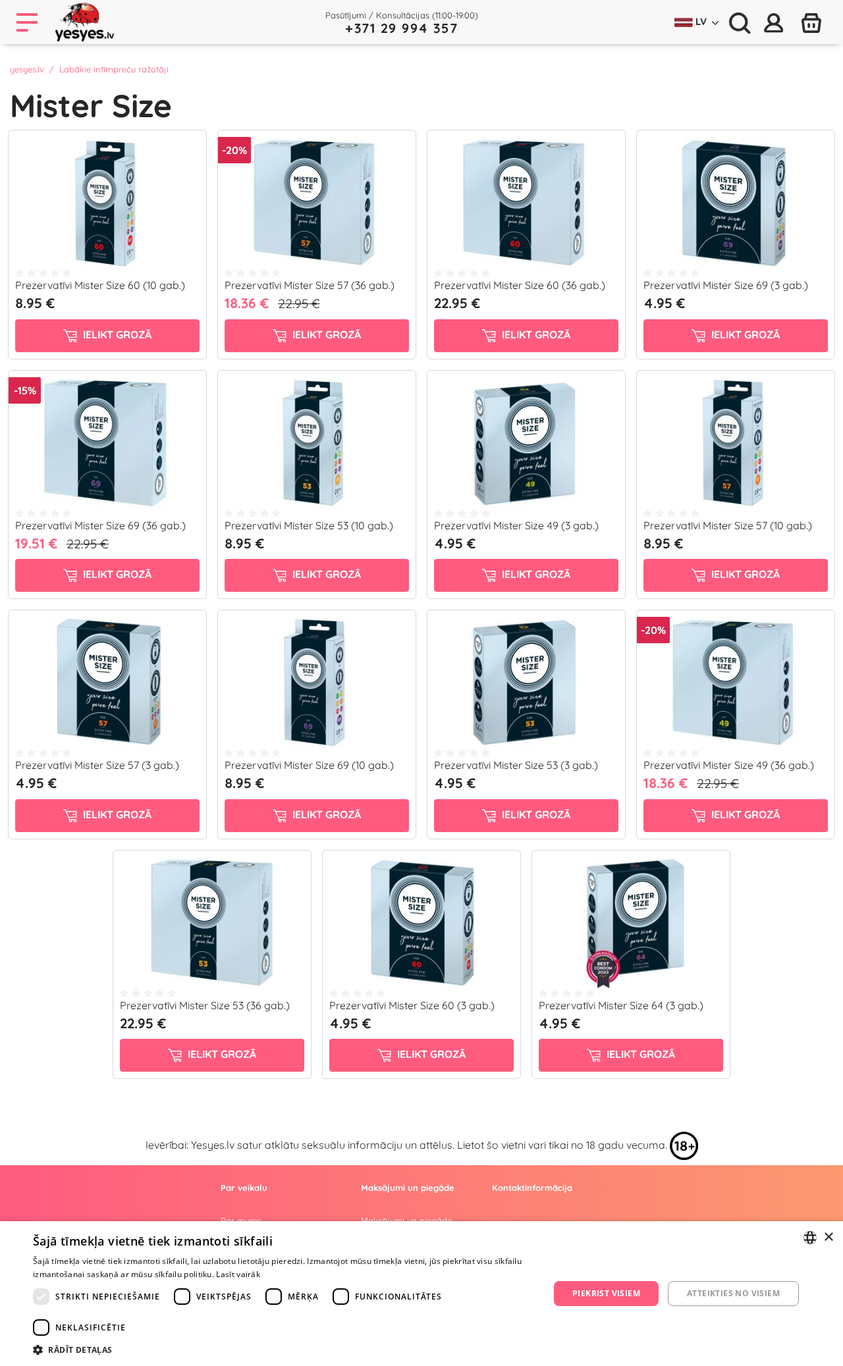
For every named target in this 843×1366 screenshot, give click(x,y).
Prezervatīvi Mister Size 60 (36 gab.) (519, 285)
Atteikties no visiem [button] (733, 1293)
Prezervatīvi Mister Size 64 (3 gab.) (621, 1005)
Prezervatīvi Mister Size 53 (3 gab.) (516, 765)
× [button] (828, 1237)
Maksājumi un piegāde (406, 1220)
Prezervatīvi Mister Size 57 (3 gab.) (97, 765)
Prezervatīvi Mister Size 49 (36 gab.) (728, 765)
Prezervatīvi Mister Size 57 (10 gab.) (727, 525)
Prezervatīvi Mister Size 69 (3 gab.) (725, 285)
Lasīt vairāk (238, 1274)
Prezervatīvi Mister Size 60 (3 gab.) (412, 1005)
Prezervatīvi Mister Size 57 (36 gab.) (309, 285)
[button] (283, 1349)
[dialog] (421, 1293)
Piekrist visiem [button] (606, 1293)
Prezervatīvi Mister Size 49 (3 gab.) (516, 525)
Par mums (241, 1220)
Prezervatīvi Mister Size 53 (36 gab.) (205, 1005)
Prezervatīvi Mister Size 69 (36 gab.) (100, 525)
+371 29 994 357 (401, 28)
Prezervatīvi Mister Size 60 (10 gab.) (100, 285)
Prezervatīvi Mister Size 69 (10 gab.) (309, 765)
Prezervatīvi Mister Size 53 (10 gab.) (309, 525)
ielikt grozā (115, 334)
